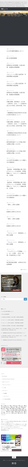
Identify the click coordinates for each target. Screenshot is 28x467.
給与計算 (7, 405)
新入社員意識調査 (12, 58)
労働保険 (24, 407)
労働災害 (3, 408)
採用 (12, 408)
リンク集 (4, 387)
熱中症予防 (21, 413)
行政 (24, 410)
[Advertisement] (14, 31)
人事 (7, 56)
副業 (13, 411)
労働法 (18, 410)
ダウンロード (5, 390)
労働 (21, 410)
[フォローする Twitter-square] (15, 463)
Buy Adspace (4, 376)
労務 (12, 405)
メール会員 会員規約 (6, 399)
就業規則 (13, 407)
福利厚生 (9, 411)
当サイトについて (5, 381)
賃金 (15, 410)
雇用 (8, 408)
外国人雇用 (15, 413)
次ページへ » (24, 269)
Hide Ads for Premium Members (8, 379)
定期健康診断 (16, 408)
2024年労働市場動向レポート (15, 51)
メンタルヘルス (8, 413)
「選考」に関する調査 (13, 204)
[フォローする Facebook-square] (13, 463)
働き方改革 (10, 410)
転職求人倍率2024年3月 (14, 212)
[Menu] (26, 9)
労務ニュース (4, 9)
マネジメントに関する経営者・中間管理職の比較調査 (12, 319)
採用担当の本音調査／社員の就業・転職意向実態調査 (12, 317)
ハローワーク (6, 396)
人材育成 (21, 411)
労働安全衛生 (7, 407)
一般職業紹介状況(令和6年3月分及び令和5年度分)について (13, 332)
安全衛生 (21, 405)
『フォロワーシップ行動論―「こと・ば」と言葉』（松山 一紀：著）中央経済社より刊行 (16, 253)
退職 (17, 411)
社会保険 (18, 407)
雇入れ (21, 408)
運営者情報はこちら (5, 429)
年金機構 (5, 393)
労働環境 (16, 405)
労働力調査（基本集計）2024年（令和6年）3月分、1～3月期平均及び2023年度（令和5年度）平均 (16, 103)
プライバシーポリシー (6, 384)
